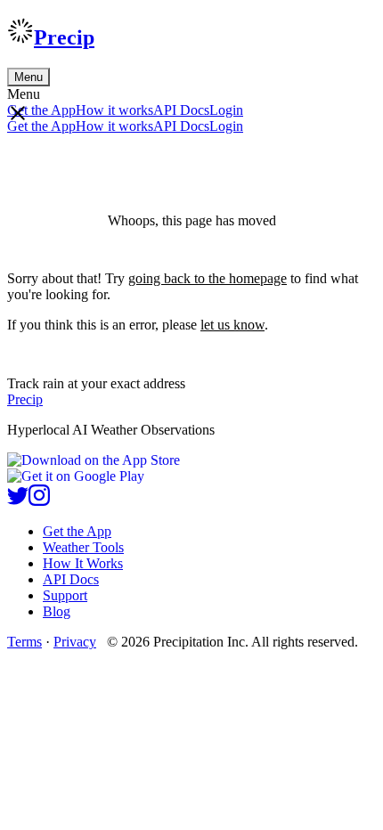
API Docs (181, 110)
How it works (114, 110)
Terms (24, 641)
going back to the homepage (207, 278)
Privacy (74, 641)
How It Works (83, 563)
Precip (64, 37)
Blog (56, 611)
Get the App (77, 531)
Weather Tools (83, 547)
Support (65, 595)
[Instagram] (39, 501)
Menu (28, 77)
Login (226, 110)
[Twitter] (18, 501)
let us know (232, 324)
